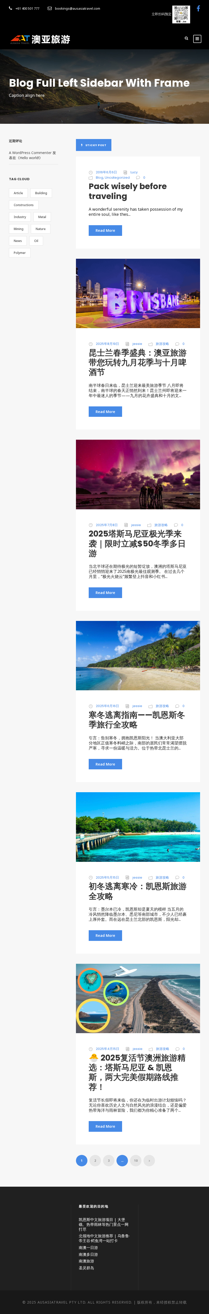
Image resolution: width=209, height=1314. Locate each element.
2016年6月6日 (106, 172)
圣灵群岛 (86, 1267)
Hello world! (29, 157)
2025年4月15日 (107, 1048)
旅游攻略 (162, 343)
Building (41, 193)
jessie (137, 343)
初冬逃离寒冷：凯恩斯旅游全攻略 (138, 891)
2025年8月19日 (107, 343)
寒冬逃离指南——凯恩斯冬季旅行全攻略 (137, 719)
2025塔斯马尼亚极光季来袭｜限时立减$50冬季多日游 (137, 543)
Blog (99, 177)
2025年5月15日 (107, 877)
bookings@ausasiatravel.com (77, 8)
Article (18, 193)
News (18, 241)
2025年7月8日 (107, 525)
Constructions (24, 205)
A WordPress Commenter (30, 152)
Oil (36, 241)
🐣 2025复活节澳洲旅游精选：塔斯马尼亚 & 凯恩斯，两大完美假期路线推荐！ (137, 1072)
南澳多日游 (88, 1254)
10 (136, 1160)
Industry (20, 217)
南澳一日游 (88, 1247)
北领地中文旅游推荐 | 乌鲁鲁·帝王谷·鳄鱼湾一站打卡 (104, 1238)
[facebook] (198, 8)
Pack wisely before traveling (128, 191)
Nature (41, 229)
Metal (42, 217)
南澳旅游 (86, 1260)
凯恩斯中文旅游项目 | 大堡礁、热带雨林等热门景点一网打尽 (103, 1224)
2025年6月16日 (107, 706)
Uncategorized (117, 177)
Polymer (20, 253)
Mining (18, 229)
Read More (105, 230)
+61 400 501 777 (27, 8)
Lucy (134, 172)
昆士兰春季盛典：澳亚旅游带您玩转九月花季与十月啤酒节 (138, 362)
